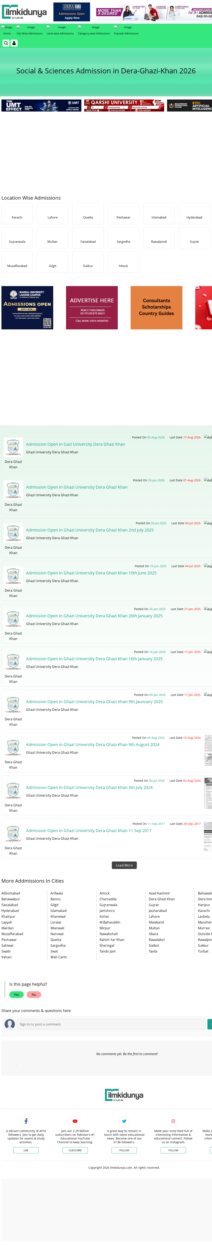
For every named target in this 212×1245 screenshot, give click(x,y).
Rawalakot (157, 939)
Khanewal (58, 916)
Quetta (56, 939)
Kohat (104, 916)
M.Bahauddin (110, 922)
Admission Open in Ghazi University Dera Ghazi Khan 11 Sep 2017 (88, 830)
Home (7, 33)
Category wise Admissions (94, 33)
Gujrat (154, 905)
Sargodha (58, 945)
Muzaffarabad (12, 934)
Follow (124, 1150)
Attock (105, 893)
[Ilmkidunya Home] (24, 12)
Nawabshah (109, 934)
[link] (71, 11)
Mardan (7, 928)
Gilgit (55, 905)
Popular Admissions (126, 33)
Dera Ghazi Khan (162, 899)
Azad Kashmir (159, 893)
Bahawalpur (10, 899)
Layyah (6, 922)
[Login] (14, 43)
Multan (154, 928)
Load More (124, 865)
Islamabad (59, 910)
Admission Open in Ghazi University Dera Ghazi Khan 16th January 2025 (94, 658)
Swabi (6, 951)
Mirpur (105, 928)
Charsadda (108, 899)
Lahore (154, 916)
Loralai (56, 922)
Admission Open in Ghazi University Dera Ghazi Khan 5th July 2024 (89, 787)
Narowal (57, 934)
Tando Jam (108, 951)
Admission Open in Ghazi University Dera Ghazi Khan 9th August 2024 (92, 744)
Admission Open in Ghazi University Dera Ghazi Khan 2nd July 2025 (90, 530)
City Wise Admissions (29, 33)
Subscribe (75, 1150)
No (34, 994)
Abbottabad (10, 893)
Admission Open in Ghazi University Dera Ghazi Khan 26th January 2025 (94, 616)
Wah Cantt (59, 957)
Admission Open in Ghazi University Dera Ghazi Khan (77, 487)
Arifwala (57, 893)
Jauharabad (158, 910)
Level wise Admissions (60, 33)
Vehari (6, 957)
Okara (153, 934)
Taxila (153, 951)
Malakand (156, 922)
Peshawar (9, 939)
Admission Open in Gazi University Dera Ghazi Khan (75, 444)
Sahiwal (7, 945)
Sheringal (107, 945)
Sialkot (154, 945)
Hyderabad (10, 910)
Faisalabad (9, 905)
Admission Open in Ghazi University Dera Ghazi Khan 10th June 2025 (91, 573)
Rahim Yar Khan (112, 939)
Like (26, 1150)
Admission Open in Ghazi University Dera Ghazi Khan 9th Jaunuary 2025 (94, 701)
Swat (54, 951)
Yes (16, 994)
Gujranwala (108, 905)
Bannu (56, 899)
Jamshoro (107, 910)
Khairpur (8, 916)
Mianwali (57, 928)
